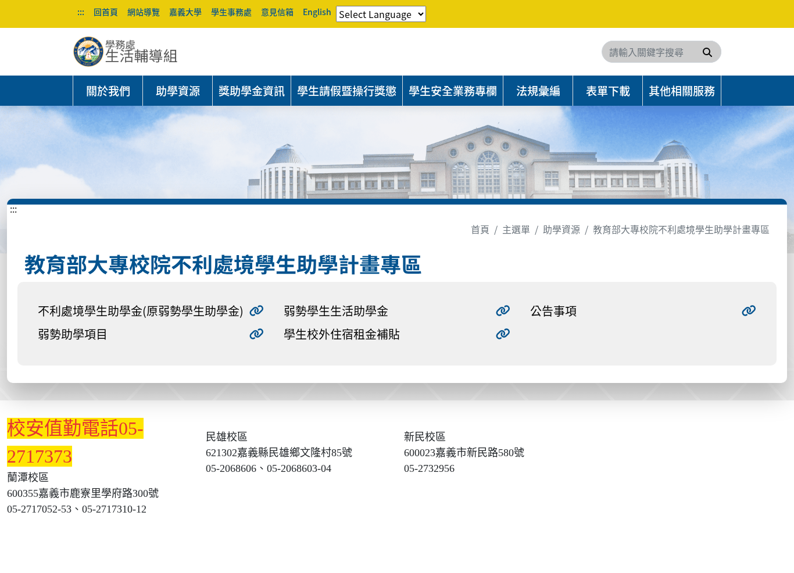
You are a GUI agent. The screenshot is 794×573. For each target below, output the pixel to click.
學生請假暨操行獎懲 (346, 91)
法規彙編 (538, 91)
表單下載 (608, 91)
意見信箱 (277, 11)
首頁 (480, 229)
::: (80, 11)
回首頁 (106, 11)
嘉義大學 (185, 11)
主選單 (516, 229)
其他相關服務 (682, 91)
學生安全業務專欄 (453, 91)
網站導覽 (143, 11)
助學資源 (178, 91)
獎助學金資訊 (252, 91)
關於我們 (108, 91)
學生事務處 (231, 11)
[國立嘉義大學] (135, 52)
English (317, 11)
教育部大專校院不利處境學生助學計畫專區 (681, 229)
